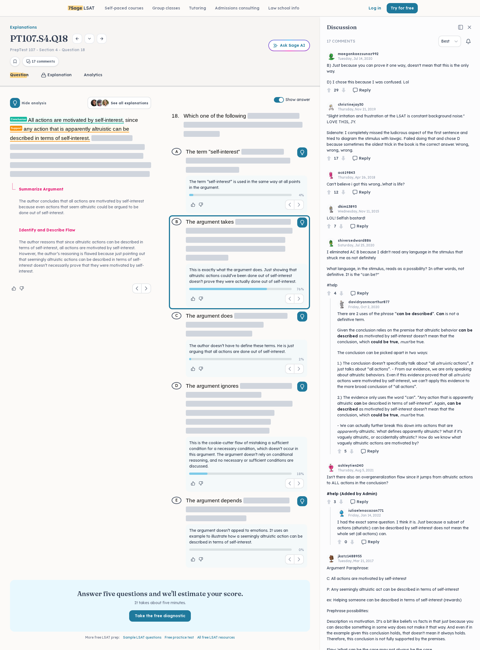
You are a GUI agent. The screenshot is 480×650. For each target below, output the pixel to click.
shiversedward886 (354, 240)
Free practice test (179, 637)
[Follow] (468, 41)
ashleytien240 (350, 465)
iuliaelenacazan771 (366, 510)
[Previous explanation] (137, 288)
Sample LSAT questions (142, 637)
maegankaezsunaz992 (358, 54)
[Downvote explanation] (22, 288)
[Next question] (102, 39)
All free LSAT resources (216, 637)
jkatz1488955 (350, 556)
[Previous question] (77, 39)
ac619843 (346, 172)
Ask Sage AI (292, 45)
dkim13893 (347, 206)
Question (19, 74)
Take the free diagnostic (160, 615)
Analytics (93, 74)
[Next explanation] (146, 288)
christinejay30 (350, 104)
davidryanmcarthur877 (368, 302)
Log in (375, 8)
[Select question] (89, 39)
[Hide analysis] (15, 103)
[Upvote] (329, 90)
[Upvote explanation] (14, 288)
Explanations (23, 27)
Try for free (402, 8)
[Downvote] (344, 90)
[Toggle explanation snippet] (302, 152)
